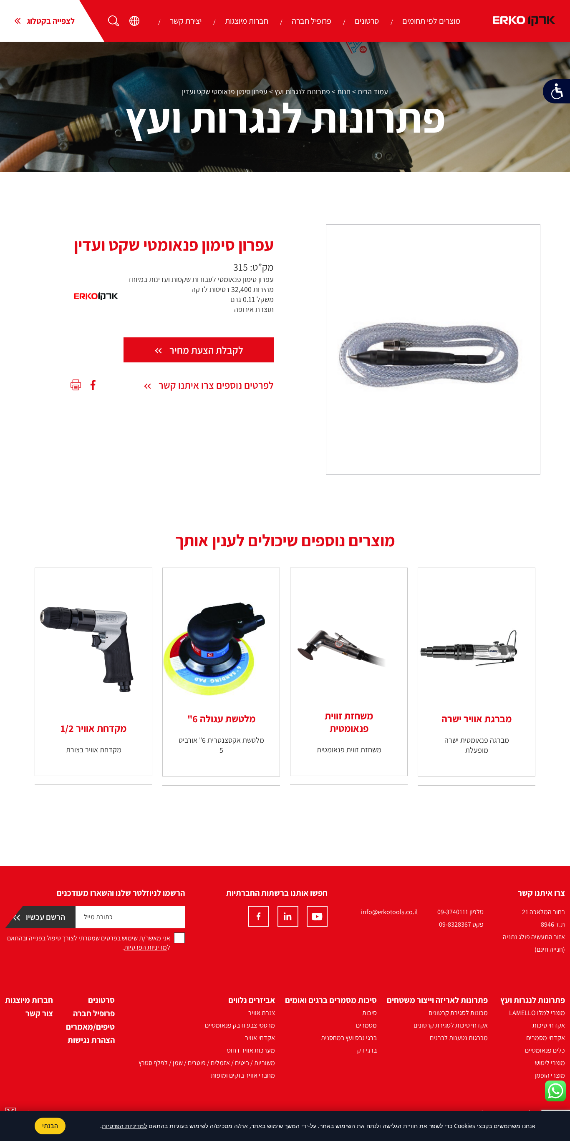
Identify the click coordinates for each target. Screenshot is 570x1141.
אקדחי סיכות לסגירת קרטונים (451, 1025)
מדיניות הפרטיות (145, 947)
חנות (344, 91)
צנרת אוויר (261, 1012)
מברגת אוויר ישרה (476, 718)
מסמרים (366, 1025)
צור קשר (39, 1013)
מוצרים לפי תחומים (431, 20)
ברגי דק (367, 1050)
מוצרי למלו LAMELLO (537, 1012)
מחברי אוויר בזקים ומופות (243, 1075)
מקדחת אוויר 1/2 (93, 728)
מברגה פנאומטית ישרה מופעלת (476, 745)
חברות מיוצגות (246, 20)
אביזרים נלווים (251, 1000)
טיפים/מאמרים (90, 1026)
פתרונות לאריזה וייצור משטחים (437, 1000)
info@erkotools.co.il (389, 911)
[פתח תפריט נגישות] (556, 91)
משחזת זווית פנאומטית (349, 721)
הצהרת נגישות (91, 1040)
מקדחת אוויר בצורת (93, 749)
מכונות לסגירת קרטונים (458, 1012)
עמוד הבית (373, 91)
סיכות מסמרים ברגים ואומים (331, 1000)
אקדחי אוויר (260, 1037)
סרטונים (367, 20)
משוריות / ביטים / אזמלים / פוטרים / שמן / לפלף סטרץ (207, 1062)
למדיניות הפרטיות (124, 1126)
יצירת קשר (186, 20)
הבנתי (50, 1125)
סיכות (369, 1012)
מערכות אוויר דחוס (251, 1050)
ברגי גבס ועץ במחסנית (349, 1037)
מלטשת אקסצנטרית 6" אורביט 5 (221, 745)
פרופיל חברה (311, 20)
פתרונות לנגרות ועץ (302, 91)
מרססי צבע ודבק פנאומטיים (240, 1025)
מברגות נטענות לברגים (459, 1037)
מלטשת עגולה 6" (221, 718)
